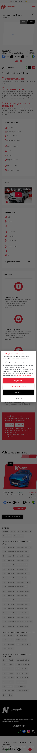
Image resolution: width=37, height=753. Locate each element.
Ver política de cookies (24, 376)
